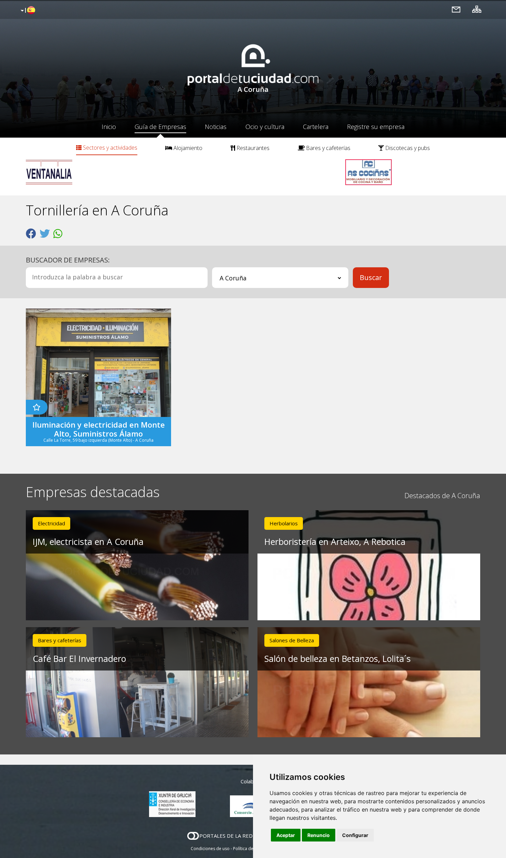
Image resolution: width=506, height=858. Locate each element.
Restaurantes (252, 148)
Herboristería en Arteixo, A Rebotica (334, 541)
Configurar (355, 835)
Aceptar (285, 835)
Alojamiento (187, 148)
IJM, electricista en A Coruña (88, 541)
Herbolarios (284, 523)
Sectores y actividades (109, 147)
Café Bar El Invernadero (79, 658)
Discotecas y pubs (407, 148)
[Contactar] (456, 9)
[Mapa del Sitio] (477, 9)
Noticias (215, 126)
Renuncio (318, 835)
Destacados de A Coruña (442, 495)
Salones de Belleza (292, 640)
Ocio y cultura (264, 126)
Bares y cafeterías (327, 148)
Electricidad (51, 523)
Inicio (109, 126)
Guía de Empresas (160, 126)
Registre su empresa (375, 126)
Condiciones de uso (210, 848)
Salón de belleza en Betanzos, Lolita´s (337, 658)
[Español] (27, 10)
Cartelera (315, 126)
